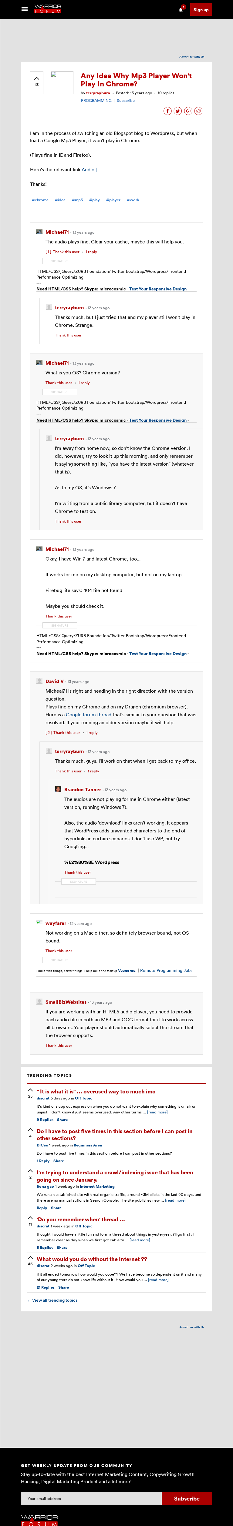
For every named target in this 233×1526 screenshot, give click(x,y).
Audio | (89, 169)
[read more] (157, 1112)
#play (94, 200)
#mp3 (77, 200)
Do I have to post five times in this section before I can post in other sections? (115, 1134)
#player (113, 200)
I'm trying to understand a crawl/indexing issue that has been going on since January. (115, 1175)
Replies (45, 1120)
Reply (43, 1161)
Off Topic (83, 1098)
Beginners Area (88, 1145)
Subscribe (126, 100)
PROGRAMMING (96, 100)
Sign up (201, 9)
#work (133, 200)
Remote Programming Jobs (166, 970)
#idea (60, 200)
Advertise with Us (191, 57)
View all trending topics (52, 1300)
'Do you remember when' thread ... (81, 1219)
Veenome (126, 970)
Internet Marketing (97, 1186)
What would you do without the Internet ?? (92, 1259)
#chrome (40, 200)
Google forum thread (89, 714)
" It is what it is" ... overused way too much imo (96, 1091)
